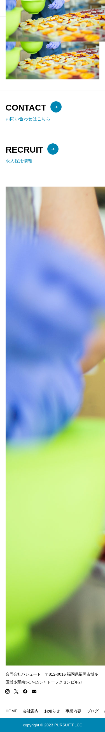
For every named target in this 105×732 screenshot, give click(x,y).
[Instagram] (7, 691)
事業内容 (73, 711)
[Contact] (34, 691)
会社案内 (31, 711)
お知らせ (52, 711)
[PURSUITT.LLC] (55, 8)
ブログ (93, 711)
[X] (16, 691)
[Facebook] (25, 691)
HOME (11, 711)
